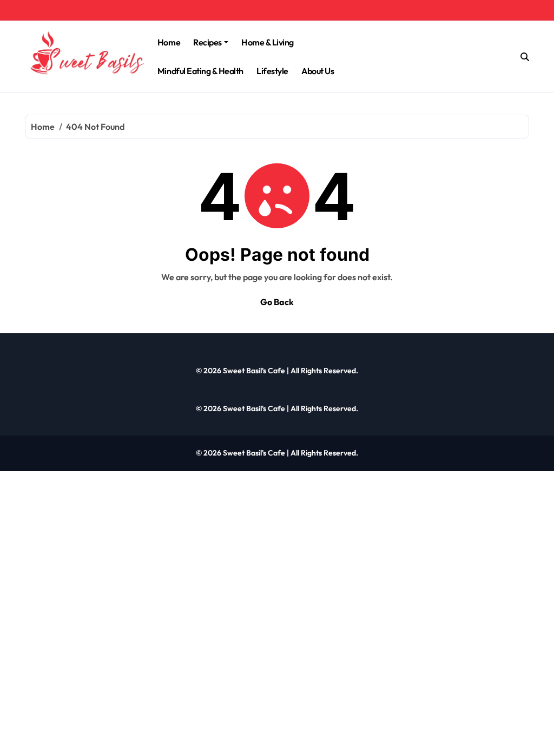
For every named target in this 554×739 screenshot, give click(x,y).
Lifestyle (272, 70)
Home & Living (267, 42)
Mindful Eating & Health (200, 70)
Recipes (207, 42)
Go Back (277, 301)
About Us (317, 70)
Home (168, 42)
